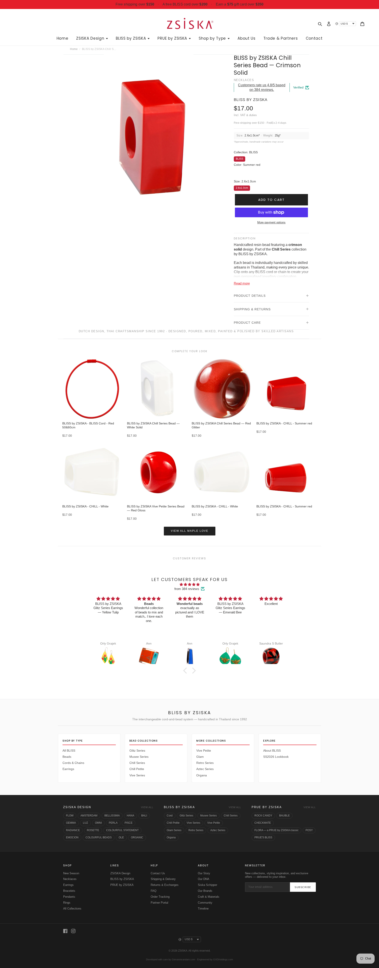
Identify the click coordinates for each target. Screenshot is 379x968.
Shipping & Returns (252, 309)
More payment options (271, 222)
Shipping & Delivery (163, 879)
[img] (189, 584)
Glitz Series (137, 750)
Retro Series (205, 763)
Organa (201, 775)
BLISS (239, 158)
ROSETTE (93, 830)
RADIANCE (73, 830)
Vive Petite (203, 750)
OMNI (98, 822)
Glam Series (174, 830)
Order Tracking (160, 896)
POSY (309, 830)
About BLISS (272, 750)
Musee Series (138, 756)
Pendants (69, 896)
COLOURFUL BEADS (99, 837)
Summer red (238, 173)
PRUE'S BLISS (263, 837)
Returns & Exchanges (165, 885)
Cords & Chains (73, 763)
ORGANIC (137, 837)
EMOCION (72, 837)
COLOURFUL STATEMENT (122, 830)
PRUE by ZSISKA (267, 807)
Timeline (203, 908)
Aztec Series (205, 769)
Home (74, 49)
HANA (130, 815)
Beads (67, 756)
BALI (144, 815)
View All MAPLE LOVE (189, 530)
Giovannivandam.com (183, 959)
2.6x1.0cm (242, 187)
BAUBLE (284, 815)
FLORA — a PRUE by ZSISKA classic (276, 830)
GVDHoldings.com (223, 959)
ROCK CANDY (263, 815)
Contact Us (158, 873)
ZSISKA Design (77, 807)
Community (205, 902)
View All (147, 807)
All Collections (72, 908)
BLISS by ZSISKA (179, 807)
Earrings (68, 769)
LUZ (85, 822)
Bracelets (69, 890)
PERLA (113, 822)
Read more (242, 283)
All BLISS (69, 750)
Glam (200, 756)
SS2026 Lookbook (276, 756)
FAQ (153, 890)
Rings (66, 902)
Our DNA (203, 879)
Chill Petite (136, 769)
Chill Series (137, 763)
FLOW (69, 815)
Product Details (250, 295)
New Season (71, 873)
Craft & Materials (208, 896)
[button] (186, 671)
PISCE (128, 822)
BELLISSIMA (112, 815)
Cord (170, 815)
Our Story (204, 873)
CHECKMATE (262, 822)
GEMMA (71, 822)
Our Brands (205, 890)
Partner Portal (159, 902)
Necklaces (70, 879)
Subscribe (303, 887)
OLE (121, 837)
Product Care (247, 322)
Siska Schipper (207, 885)
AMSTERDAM (88, 815)
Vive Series (137, 775)
